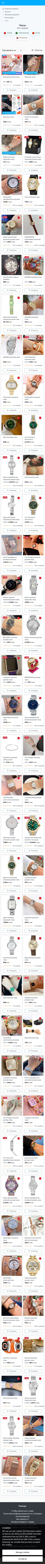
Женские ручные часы (11, 77)
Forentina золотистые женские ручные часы (33, 158)
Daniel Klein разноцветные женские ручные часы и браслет (11, 1281)
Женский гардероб (12, 14)
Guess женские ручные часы (33, 638)
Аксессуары (9, 17)
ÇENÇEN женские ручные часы (31, 999)
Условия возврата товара (22, 1522)
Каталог (8, 12)
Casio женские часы (32, 197)
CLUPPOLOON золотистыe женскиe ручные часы (11, 800)
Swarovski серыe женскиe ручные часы (11, 839)
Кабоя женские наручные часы (9, 158)
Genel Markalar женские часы (30, 358)
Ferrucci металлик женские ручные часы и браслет (11, 1480)
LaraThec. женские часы (10, 1359)
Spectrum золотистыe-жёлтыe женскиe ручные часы (33, 1240)
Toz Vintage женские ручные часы (32, 558)
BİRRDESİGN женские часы (32, 678)
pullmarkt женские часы (31, 318)
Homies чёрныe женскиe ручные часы (11, 598)
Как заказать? (22, 1519)
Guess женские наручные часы (30, 1399)
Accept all (22, 1559)
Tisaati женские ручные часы (30, 879)
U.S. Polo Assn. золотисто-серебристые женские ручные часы (33, 520)
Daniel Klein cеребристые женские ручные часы (11, 199)
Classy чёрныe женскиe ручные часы (33, 1439)
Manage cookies (22, 1552)
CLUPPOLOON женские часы (33, 799)
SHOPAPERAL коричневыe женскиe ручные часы (33, 239)
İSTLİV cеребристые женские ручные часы (33, 1079)
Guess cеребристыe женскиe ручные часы (11, 478)
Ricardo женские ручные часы (31, 1359)
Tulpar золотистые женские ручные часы (11, 238)
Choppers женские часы (32, 1119)
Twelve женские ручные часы (30, 1279)
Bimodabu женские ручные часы (10, 638)
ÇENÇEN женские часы (33, 277)
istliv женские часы (10, 437)
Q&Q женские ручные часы (32, 959)
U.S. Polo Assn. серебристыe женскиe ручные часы (11, 1160)
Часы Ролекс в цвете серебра (10, 278)
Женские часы (30, 77)
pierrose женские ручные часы (31, 1159)
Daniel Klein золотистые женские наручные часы (11, 1040)
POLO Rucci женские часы (10, 398)
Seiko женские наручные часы (30, 598)
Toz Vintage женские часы (32, 759)
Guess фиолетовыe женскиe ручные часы (11, 1199)
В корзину (12, 90)
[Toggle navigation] (2, 2)
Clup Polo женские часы (31, 118)
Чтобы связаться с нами (23, 1511)
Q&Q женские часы (32, 1038)
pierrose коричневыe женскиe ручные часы (11, 1319)
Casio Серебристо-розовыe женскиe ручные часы (10, 559)
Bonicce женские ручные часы (31, 1319)
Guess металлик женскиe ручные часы (11, 518)
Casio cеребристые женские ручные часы (33, 719)
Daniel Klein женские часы (10, 719)
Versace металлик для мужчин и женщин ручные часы (33, 840)
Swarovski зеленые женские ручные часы (11, 318)
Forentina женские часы (10, 959)
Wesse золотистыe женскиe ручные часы (11, 879)
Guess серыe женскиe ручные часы (11, 1439)
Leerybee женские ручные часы (10, 678)
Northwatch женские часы (32, 398)
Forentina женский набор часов (10, 759)
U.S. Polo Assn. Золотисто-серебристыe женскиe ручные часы (33, 440)
